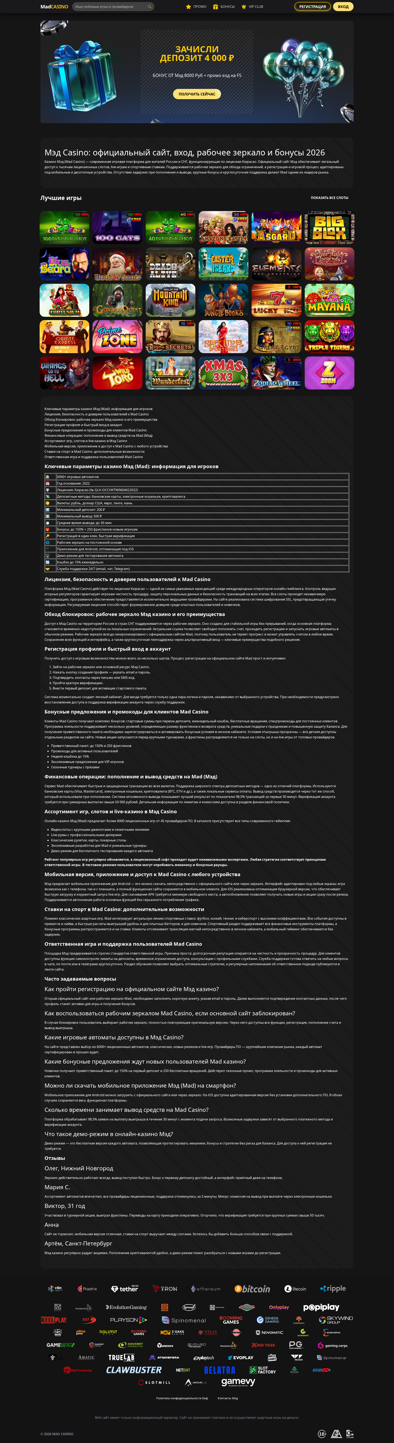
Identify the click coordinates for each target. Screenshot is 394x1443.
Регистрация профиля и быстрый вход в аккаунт (83, 425)
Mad (54, 6)
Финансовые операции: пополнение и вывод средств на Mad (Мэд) (98, 435)
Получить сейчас (197, 94)
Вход (343, 6)
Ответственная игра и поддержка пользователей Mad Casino (94, 457)
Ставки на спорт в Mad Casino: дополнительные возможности (94, 451)
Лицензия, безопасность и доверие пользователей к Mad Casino (97, 414)
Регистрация (312, 6)
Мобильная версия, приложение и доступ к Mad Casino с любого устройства (106, 446)
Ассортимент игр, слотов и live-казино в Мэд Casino (86, 441)
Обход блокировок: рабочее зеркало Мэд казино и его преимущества (101, 419)
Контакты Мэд (228, 1398)
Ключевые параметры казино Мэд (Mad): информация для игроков (98, 409)
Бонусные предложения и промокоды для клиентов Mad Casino (96, 430)
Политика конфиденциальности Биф (182, 1398)
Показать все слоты (329, 197)
